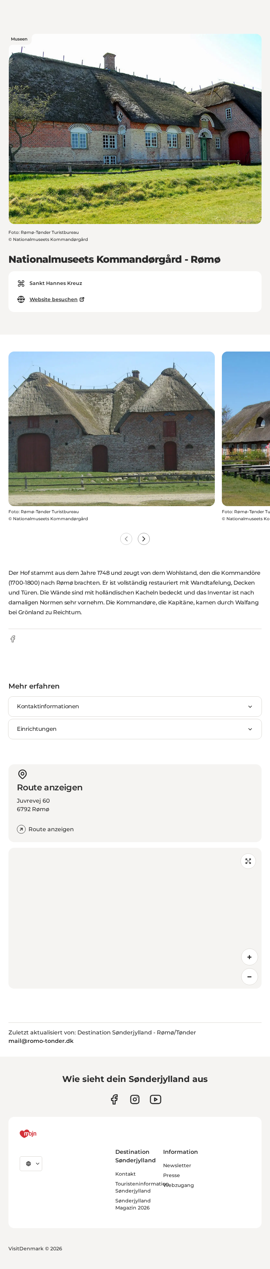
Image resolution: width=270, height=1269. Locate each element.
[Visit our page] (135, 1099)
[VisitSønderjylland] (41, 1134)
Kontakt (125, 1174)
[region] (135, 918)
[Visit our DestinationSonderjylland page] (114, 1099)
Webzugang (178, 1185)
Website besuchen (54, 299)
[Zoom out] (249, 976)
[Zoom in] (249, 956)
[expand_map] (248, 861)
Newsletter (177, 1165)
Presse (171, 1175)
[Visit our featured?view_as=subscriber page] (155, 1099)
